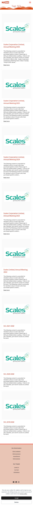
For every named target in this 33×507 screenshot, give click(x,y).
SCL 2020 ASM (9, 374)
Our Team (16, 470)
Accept (16, 498)
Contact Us (16, 467)
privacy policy (23, 493)
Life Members (16, 472)
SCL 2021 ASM (9, 326)
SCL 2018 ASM (9, 422)
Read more (7, 65)
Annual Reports (16, 456)
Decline (16, 502)
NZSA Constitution (16, 451)
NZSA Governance (16, 454)
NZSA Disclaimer (16, 458)
